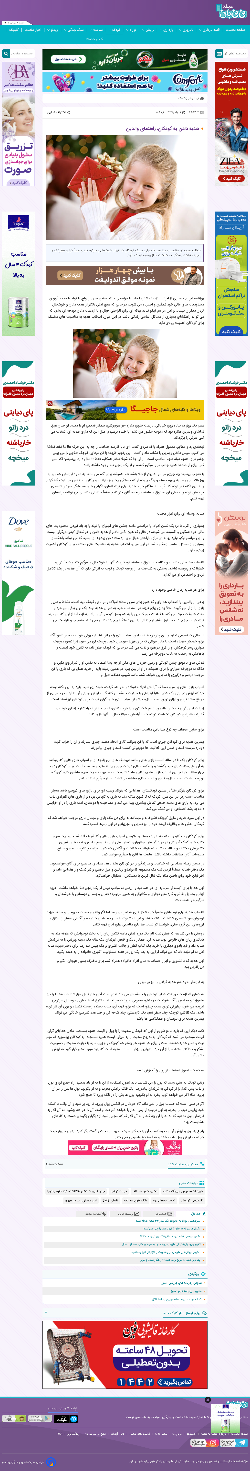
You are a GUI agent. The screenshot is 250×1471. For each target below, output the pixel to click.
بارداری (168, 30)
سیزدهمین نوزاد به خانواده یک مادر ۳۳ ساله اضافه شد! (168, 1221)
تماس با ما (161, 1433)
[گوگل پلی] (40, 1418)
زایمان (150, 30)
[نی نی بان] (231, 11)
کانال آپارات (117, 1433)
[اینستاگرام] (204, 1446)
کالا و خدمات (94, 39)
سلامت (98, 30)
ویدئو (54, 30)
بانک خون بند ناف (135, 1200)
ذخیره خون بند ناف (145, 1191)
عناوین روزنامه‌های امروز (186, 1291)
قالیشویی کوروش (192, 1200)
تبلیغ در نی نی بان (95, 1433)
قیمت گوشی (119, 1191)
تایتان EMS (110, 1200)
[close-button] (207, 1400)
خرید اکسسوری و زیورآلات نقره (183, 1191)
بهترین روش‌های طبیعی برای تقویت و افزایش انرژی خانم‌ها (165, 1252)
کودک (116, 30)
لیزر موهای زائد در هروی (81, 1200)
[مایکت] (66, 1419)
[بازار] (14, 1418)
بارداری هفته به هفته (213, 1433)
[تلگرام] (233, 1446)
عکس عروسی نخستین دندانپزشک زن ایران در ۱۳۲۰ (170, 1236)
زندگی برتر (73, 1433)
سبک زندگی (76, 30)
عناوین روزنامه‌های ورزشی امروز (181, 1283)
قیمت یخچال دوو (164, 1200)
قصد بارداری (211, 30)
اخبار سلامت (33, 30)
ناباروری (188, 30)
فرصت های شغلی (139, 1433)
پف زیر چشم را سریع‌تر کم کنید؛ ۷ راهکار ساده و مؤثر (170, 1260)
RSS (59, 1433)
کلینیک (14, 30)
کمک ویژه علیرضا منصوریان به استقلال (177, 1299)
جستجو (191, 1433)
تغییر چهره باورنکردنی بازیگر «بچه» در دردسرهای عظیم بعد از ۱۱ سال (161, 1244)
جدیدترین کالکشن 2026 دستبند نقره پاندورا (76, 1191)
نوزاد (133, 30)
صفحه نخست (235, 30)
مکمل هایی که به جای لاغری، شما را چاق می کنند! (171, 1229)
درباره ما (177, 1433)
